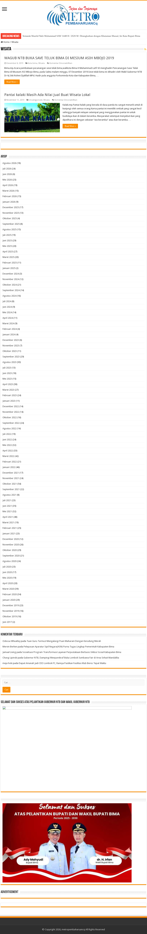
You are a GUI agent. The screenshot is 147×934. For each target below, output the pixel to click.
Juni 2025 (7, 240)
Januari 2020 (9, 600)
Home (6, 42)
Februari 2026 (10, 196)
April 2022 (8, 450)
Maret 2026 (8, 190)
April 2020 (8, 583)
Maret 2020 (8, 588)
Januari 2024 (9, 334)
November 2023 (11, 345)
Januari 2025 (9, 268)
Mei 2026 (7, 179)
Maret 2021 (8, 522)
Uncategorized (35, 100)
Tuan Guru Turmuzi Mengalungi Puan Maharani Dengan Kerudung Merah (64, 641)
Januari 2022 (9, 467)
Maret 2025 (8, 257)
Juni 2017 (7, 622)
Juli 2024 (7, 301)
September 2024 (11, 290)
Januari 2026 (9, 201)
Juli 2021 (7, 500)
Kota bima (32, 63)
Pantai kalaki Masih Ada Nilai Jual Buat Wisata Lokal (47, 95)
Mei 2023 (7, 378)
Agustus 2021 (9, 494)
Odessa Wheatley (11, 641)
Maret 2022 (8, 456)
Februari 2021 (10, 528)
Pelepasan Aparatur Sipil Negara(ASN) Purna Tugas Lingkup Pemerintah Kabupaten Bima (69, 646)
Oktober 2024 (10, 284)
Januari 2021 (9, 533)
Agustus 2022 (9, 428)
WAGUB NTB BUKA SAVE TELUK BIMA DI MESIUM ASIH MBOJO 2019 (59, 58)
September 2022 (11, 423)
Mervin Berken (10, 646)
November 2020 (11, 544)
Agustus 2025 (9, 229)
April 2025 (8, 251)
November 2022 (11, 412)
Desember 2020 (11, 539)
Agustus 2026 (9, 163)
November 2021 (11, 478)
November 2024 (11, 279)
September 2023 (11, 356)
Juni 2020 (7, 572)
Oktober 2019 (10, 616)
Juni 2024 (7, 307)
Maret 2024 (8, 323)
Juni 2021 (7, 506)
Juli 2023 (7, 367)
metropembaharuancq (73, 929)
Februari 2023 (10, 395)
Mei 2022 (7, 445)
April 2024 (8, 318)
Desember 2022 (11, 406)
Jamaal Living (9, 652)
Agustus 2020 (9, 561)
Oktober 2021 (10, 483)
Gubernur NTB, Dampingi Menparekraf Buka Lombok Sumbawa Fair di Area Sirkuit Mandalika (71, 657)
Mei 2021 (7, 511)
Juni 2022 (7, 439)
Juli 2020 (7, 566)
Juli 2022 (7, 434)
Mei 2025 (7, 246)
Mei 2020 (7, 577)
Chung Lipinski (10, 657)
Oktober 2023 (10, 351)
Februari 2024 (10, 329)
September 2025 (11, 224)
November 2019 (11, 611)
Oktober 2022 (10, 417)
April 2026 (8, 185)
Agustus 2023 (9, 362)
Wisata (41, 63)
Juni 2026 (7, 174)
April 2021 (8, 517)
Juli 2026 (7, 168)
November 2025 (11, 213)
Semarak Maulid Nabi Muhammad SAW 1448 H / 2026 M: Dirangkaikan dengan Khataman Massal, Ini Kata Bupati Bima (81, 36)
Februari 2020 (10, 594)
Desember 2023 (11, 340)
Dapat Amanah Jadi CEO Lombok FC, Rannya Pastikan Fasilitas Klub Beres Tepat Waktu (62, 663)
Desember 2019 (11, 605)
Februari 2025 (10, 262)
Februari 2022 (10, 461)
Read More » (12, 82)
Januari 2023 (9, 400)
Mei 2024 (7, 312)
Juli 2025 (7, 235)
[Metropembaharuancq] (73, 14)
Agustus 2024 (9, 295)
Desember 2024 (11, 273)
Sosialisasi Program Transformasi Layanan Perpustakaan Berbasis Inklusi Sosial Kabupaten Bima (71, 652)
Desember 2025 (11, 207)
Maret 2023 (8, 389)
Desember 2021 (11, 472)
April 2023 (8, 384)
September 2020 (11, 555)
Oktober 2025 (10, 218)
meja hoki (7, 663)
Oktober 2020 (10, 550)
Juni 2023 (7, 373)
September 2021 (11, 489)
